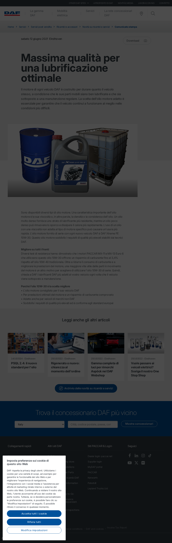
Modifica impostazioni (34, 530)
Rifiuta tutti (34, 522)
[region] (34, 498)
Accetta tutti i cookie (34, 513)
